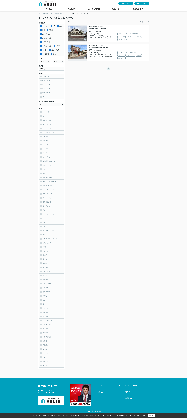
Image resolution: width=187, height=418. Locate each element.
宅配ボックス (47, 243)
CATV (44, 226)
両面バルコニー (47, 173)
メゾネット (46, 140)
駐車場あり (46, 288)
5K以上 (44, 97)
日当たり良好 (47, 116)
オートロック (47, 234)
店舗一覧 (115, 9)
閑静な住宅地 (47, 120)
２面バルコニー (47, 165)
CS (44, 218)
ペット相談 (46, 112)
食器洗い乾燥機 (47, 185)
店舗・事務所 (55, 50)
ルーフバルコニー (48, 153)
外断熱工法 (46, 357)
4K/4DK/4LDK (46, 93)
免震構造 (45, 328)
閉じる (151, 415)
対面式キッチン (47, 194)
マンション (45, 26)
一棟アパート (46, 42)
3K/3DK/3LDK (46, 88)
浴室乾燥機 (46, 206)
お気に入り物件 (141, 3)
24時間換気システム (49, 161)
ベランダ (45, 144)
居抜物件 (45, 312)
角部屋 (45, 263)
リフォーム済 (47, 128)
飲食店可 (45, 308)
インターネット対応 (49, 230)
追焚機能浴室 (47, 202)
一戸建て (45, 50)
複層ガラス (46, 279)
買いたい (49, 9)
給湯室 (45, 341)
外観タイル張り (47, 177)
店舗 (43, 30)
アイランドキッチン (49, 198)
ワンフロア (46, 292)
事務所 (51, 30)
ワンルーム (45, 76)
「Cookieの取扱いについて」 (126, 415)
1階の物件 (46, 251)
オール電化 (46, 157)
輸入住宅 (45, 267)
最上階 (45, 255)
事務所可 (45, 304)
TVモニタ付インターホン (50, 239)
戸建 (54, 26)
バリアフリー (47, 353)
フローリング (47, 324)
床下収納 (45, 275)
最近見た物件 (126, 3)
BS (44, 222)
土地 (60, 26)
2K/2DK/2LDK (46, 84)
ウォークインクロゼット (50, 214)
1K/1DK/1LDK (46, 80)
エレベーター (47, 300)
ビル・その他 (46, 34)
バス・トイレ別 (47, 320)
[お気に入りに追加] (85, 39)
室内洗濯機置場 (47, 337)
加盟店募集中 (138, 9)
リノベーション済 (48, 132)
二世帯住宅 (46, 271)
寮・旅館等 (45, 54)
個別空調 (45, 316)
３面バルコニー (47, 169)
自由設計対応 (47, 283)
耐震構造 (45, 333)
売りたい (71, 9)
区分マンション (47, 38)
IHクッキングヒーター (49, 181)
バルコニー (46, 149)
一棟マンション (47, 46)
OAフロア (46, 349)
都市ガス (45, 361)
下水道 (45, 365)
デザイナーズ (47, 124)
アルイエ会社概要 (93, 9)
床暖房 (45, 210)
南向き (45, 259)
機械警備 (45, 345)
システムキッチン (48, 189)
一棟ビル (58, 46)
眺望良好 (45, 136)
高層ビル (45, 296)
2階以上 (45, 247)
